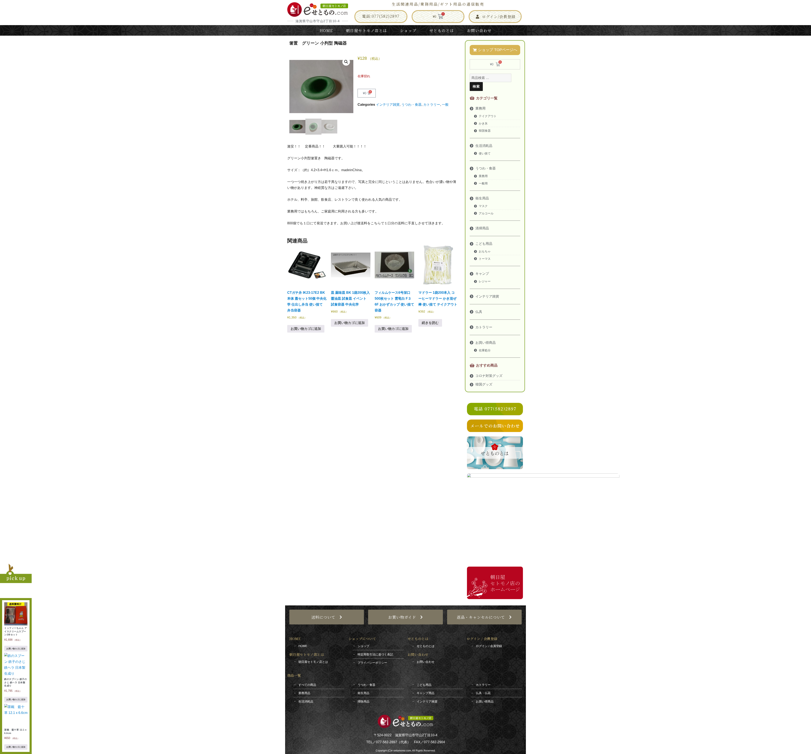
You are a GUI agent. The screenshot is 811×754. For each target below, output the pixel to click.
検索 (476, 86)
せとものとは (441, 30)
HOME (326, 30)
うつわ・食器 (411, 104)
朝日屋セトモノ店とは (366, 30)
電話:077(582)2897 (381, 16)
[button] (346, 62)
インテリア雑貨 (388, 104)
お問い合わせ (479, 30)
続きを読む (430, 323)
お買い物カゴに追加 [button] (306, 328)
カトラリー (431, 104)
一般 (445, 104)
